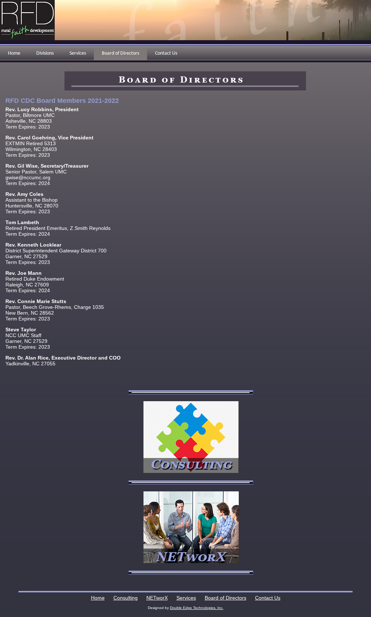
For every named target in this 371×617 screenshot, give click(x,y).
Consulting (125, 598)
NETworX (157, 598)
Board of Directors (225, 598)
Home (98, 598)
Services (186, 598)
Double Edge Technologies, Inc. (197, 608)
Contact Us (267, 598)
